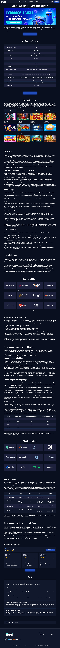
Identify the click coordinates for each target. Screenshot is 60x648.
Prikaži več (30, 570)
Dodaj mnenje (50, 549)
